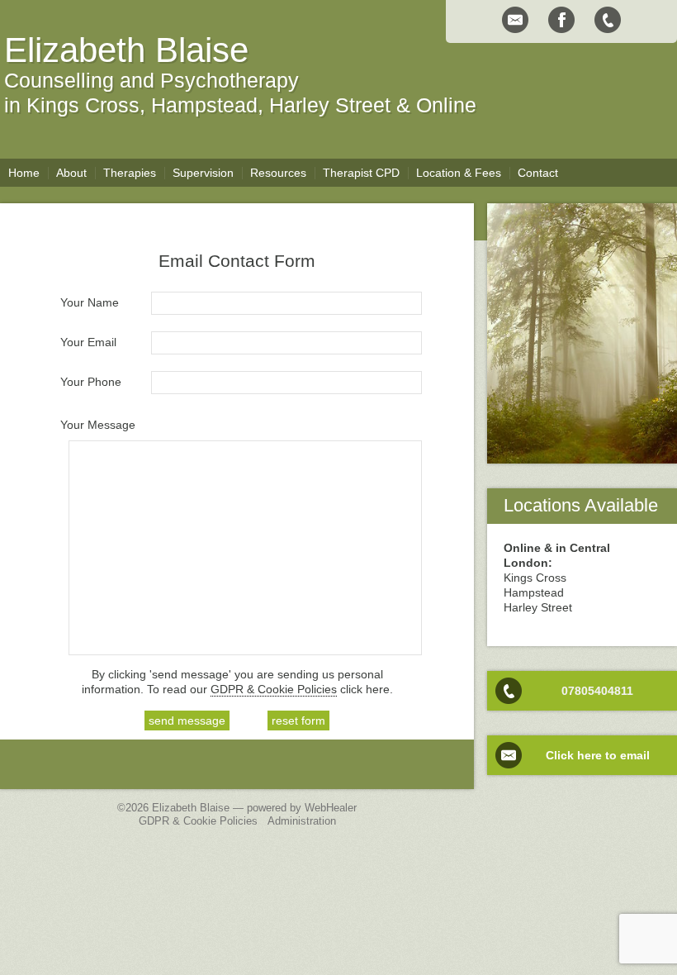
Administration (301, 821)
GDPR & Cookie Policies (274, 689)
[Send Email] (515, 20)
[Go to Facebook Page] (561, 20)
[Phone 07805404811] (607, 20)
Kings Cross (83, 105)
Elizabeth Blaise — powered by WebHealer (254, 808)
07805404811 (597, 690)
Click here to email (598, 755)
